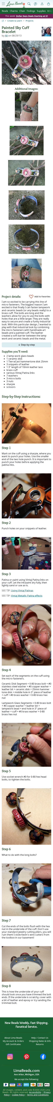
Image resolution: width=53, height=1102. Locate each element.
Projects (29, 20)
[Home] (3, 20)
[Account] (42, 3)
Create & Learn (14, 20)
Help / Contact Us (39, 1037)
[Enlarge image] (26, 423)
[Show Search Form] (29, 4)
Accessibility (35, 1092)
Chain (22, 10)
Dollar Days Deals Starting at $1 (32, 16)
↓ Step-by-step (26, 344)
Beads (5, 10)
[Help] (35, 4)
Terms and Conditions (38, 1094)
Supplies (41, 10)
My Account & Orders (13, 1041)
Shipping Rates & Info (40, 1041)
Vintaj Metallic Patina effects (26, 595)
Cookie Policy (18, 1094)
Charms (14, 10)
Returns (40, 1044)
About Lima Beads (13, 1037)
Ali (6, 35)
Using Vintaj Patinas (22, 590)
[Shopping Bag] (48, 4)
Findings (31, 10)
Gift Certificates (13, 1044)
